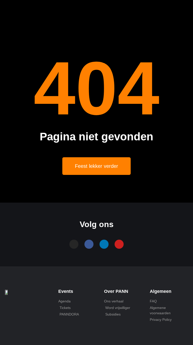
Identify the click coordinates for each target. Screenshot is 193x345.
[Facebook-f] (88, 244)
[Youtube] (119, 244)
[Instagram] (73, 244)
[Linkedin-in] (104, 244)
